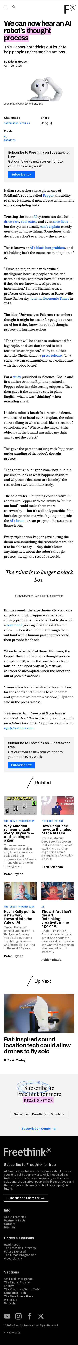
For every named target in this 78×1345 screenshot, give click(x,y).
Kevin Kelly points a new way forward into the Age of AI (19, 917)
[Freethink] (70, 9)
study (17, 377)
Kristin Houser (18, 61)
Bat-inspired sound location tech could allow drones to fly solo (37, 1045)
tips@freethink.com (18, 728)
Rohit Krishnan (52, 866)
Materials (10, 1299)
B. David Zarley (14, 1060)
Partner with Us (14, 1220)
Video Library (13, 1258)
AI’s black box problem (47, 248)
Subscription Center (36, 1128)
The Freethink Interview (20, 1248)
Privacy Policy (12, 1332)
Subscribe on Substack (23, 1198)
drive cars (11, 222)
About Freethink (15, 1217)
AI (5, 136)
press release (52, 355)
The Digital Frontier (17, 1282)
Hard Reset (12, 1244)
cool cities (28, 222)
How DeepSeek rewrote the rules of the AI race (56, 829)
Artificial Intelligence (18, 1278)
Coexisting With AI (17, 123)
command (15, 625)
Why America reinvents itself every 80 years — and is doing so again (19, 833)
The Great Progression (19, 821)
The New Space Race (18, 1296)
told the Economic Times (49, 298)
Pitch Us (10, 1227)
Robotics (10, 140)
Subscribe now (21, 174)
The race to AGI (52, 821)
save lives (60, 222)
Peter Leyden (13, 874)
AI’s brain (17, 521)
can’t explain (50, 227)
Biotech (9, 1303)
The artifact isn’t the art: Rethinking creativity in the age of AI (56, 919)
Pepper (48, 195)
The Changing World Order (22, 1289)
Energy (9, 1285)
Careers (9, 1223)
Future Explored (15, 1251)
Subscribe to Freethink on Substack (39, 1114)
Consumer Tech (15, 1292)
